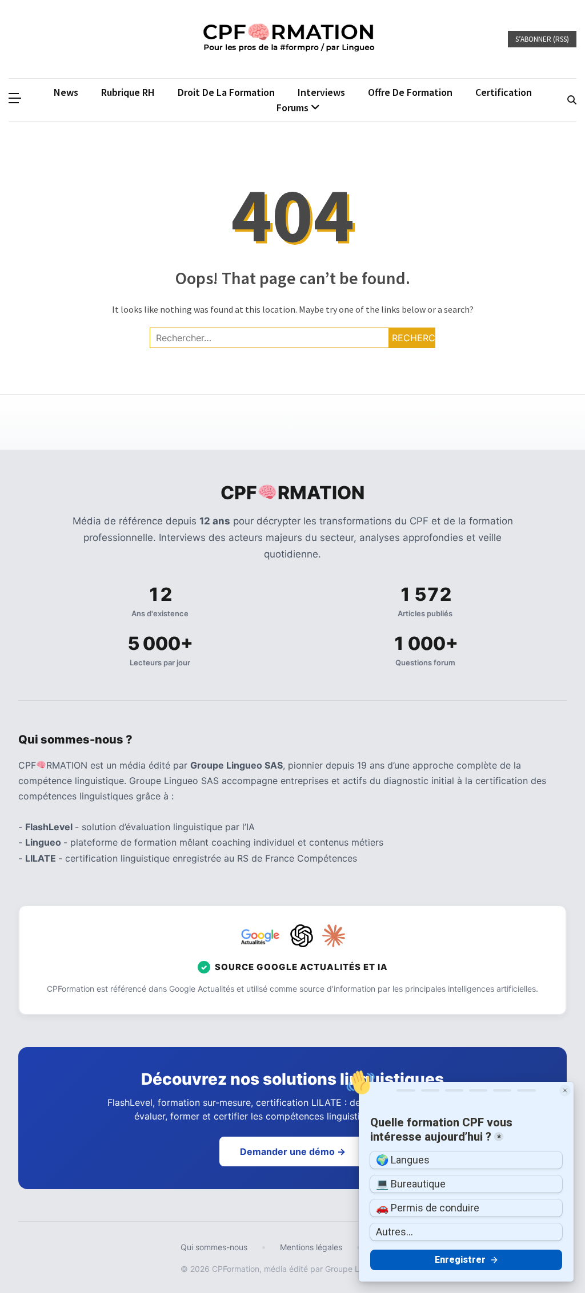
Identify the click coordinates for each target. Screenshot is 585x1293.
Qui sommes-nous (214, 1247)
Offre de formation (410, 92)
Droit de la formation (226, 92)
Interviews (321, 92)
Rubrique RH (128, 92)
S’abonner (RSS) (542, 39)
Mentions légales (311, 1247)
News (66, 92)
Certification (503, 92)
